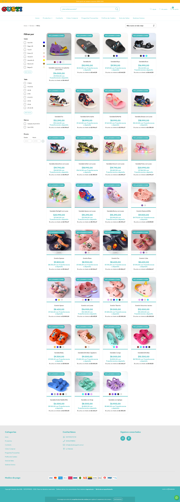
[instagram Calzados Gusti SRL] (3, 1)
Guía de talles (124, 18)
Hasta (34, 137)
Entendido (118, 499)
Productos (47, 18)
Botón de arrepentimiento (104, 490)
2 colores (59, 252)
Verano (31, 26)
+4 (63, 347)
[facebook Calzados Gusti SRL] (6, 1)
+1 (91, 299)
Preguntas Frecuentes (90, 18)
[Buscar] (116, 9)
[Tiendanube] (168, 491)
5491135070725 (71, 437)
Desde (26, 137)
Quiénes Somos (139, 18)
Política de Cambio (109, 18)
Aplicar (42, 141)
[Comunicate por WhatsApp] (176, 497)
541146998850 (70, 441)
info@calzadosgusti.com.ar (75, 445)
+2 (145, 205)
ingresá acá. (90, 490)
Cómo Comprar (72, 18)
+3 (121, 394)
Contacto (59, 18)
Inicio (37, 18)
